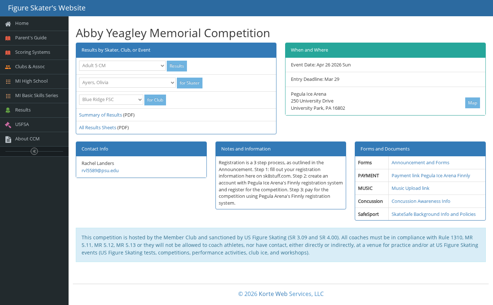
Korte (266, 294)
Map (472, 103)
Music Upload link (410, 188)
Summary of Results (100, 115)
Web (281, 294)
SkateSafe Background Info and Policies (434, 214)
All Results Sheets (97, 127)
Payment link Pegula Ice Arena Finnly (431, 175)
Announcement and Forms (420, 162)
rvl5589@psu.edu (100, 170)
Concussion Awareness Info (421, 201)
